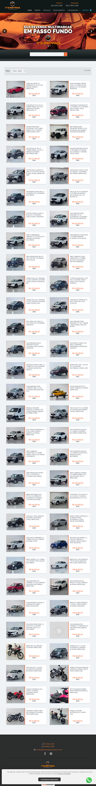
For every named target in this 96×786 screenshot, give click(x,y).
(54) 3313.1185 (56, 5)
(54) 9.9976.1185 (72, 5)
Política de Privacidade (64, 773)
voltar (87, 70)
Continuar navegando (49, 779)
